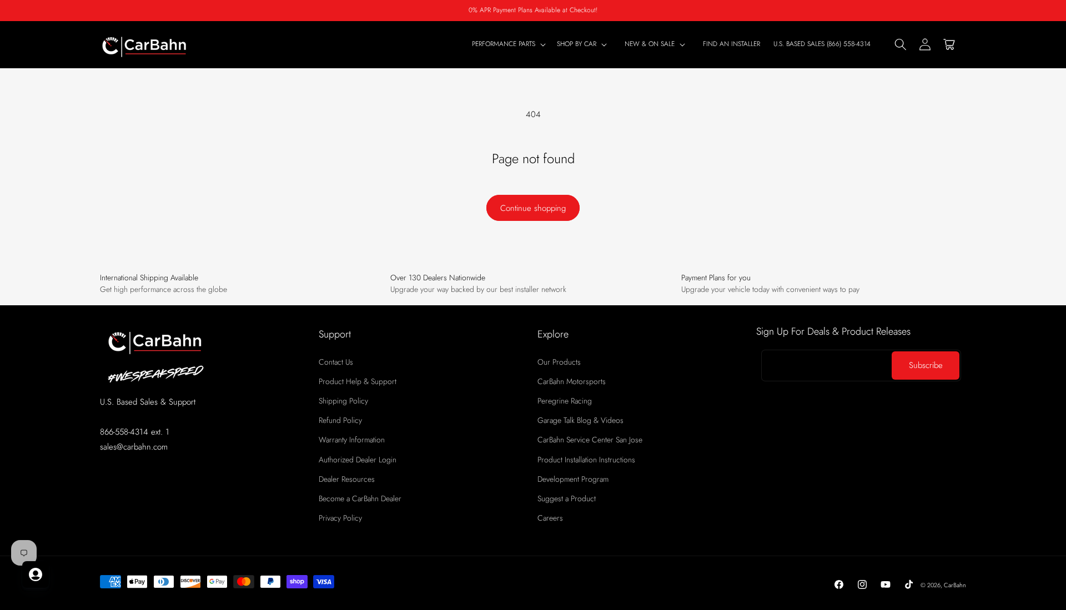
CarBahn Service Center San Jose (589, 439)
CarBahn (955, 585)
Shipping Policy (343, 400)
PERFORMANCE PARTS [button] (503, 44)
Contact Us (336, 361)
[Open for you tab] (35, 574)
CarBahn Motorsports (571, 381)
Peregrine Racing (564, 400)
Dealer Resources (347, 479)
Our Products (559, 361)
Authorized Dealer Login (357, 459)
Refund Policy (340, 420)
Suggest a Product (566, 498)
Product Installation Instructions (586, 459)
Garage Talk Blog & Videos (580, 420)
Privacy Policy (340, 517)
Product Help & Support (357, 381)
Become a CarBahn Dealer (360, 498)
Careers (550, 517)
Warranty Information (352, 439)
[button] (584, 44)
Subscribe (926, 365)
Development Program (573, 479)
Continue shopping (533, 208)
